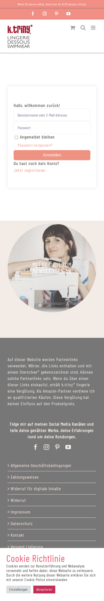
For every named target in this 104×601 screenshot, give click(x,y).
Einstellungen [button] (18, 589)
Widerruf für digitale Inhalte (36, 488)
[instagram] (46, 447)
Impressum (21, 511)
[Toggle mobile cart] (72, 27)
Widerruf (18, 500)
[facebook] (36, 447)
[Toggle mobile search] (83, 27)
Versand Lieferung (27, 546)
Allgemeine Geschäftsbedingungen (41, 465)
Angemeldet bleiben (37, 137)
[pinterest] (57, 447)
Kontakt (17, 535)
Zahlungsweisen (25, 477)
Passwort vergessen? (35, 145)
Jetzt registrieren (29, 170)
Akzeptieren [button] (44, 589)
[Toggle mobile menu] (93, 27)
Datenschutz (22, 523)
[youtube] (68, 447)
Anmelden (52, 155)
